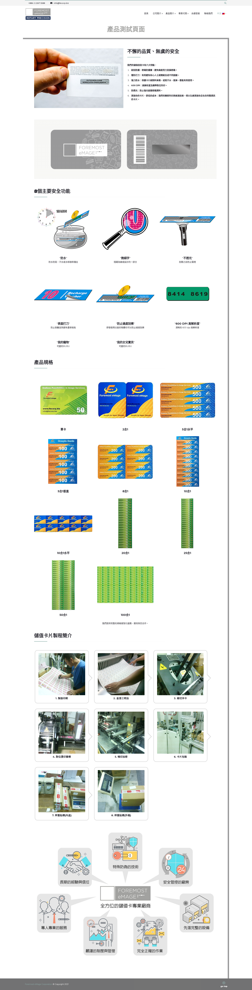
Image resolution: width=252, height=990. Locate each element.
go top (223, 986)
